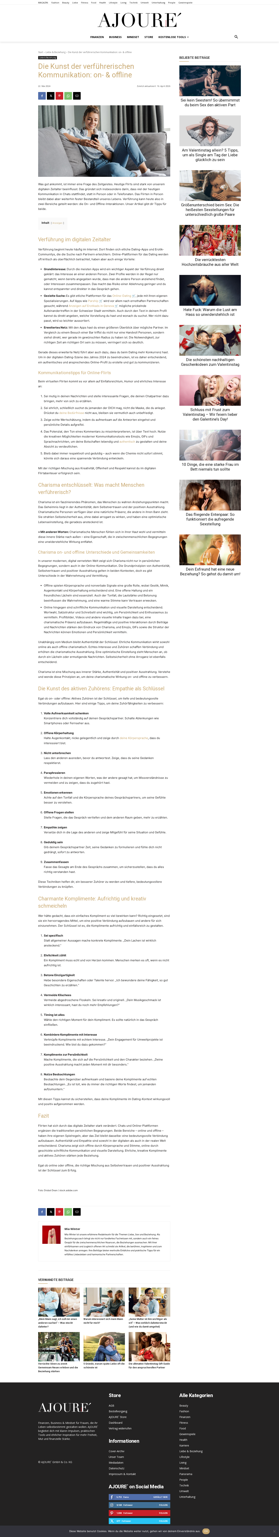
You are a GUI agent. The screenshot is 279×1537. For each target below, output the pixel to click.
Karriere (184, 1445)
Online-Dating (121, 296)
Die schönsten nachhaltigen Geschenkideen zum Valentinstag (210, 362)
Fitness (183, 1422)
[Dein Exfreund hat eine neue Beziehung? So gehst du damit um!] (210, 549)
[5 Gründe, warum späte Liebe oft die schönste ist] (104, 1346)
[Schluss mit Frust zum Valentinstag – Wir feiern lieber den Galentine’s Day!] (210, 390)
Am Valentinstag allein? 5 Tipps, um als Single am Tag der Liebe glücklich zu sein (210, 155)
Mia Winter (72, 1229)
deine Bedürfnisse (71, 413)
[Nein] (274, 1531)
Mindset (184, 1468)
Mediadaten (116, 1462)
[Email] (77, 96)
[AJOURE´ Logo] (139, 20)
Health (183, 1440)
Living (182, 1462)
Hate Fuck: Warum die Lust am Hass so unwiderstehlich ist (210, 312)
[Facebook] (42, 96)
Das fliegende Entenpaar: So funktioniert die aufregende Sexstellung (210, 519)
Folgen (163, 1505)
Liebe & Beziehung (55, 52)
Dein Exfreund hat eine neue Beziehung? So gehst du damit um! (210, 571)
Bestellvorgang (118, 1411)
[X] (50, 96)
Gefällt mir (160, 1497)
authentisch (127, 441)
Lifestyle (184, 1457)
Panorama (185, 1474)
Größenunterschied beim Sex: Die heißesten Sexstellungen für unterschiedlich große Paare (210, 210)
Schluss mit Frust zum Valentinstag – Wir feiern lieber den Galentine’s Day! (210, 414)
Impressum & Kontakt (122, 1474)
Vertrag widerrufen (120, 1428)
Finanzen (184, 1417)
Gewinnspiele (187, 1434)
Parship (93, 301)
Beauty (183, 1405)
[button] (236, 37)
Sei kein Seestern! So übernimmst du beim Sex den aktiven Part (210, 102)
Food (182, 1428)
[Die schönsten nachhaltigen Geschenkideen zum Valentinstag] (210, 340)
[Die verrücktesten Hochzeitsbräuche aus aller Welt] (210, 240)
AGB (111, 1405)
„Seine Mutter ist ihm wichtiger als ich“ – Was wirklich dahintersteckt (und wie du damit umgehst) (148, 1323)
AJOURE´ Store (118, 1417)
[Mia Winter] (51, 1241)
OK (206, 1531)
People (183, 1479)
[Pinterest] (59, 96)
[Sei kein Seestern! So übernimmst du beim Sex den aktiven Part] (210, 80)
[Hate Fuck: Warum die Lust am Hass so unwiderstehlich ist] (210, 290)
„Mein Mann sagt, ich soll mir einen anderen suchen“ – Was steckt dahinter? (57, 1323)
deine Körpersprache (134, 738)
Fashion (184, 1411)
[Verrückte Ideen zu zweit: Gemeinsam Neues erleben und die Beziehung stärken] (59, 1346)
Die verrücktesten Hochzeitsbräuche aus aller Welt (210, 262)
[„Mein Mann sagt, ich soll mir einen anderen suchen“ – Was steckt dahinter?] (59, 1302)
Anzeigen (57, 222)
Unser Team (116, 1457)
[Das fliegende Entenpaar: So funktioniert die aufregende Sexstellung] (210, 495)
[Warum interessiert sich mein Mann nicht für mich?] (104, 1302)
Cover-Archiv (116, 1451)
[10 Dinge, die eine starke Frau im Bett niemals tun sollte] (210, 445)
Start (40, 52)
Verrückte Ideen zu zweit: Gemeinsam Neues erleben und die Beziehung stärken (58, 1367)
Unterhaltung (187, 1497)
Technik (184, 1485)
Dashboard (115, 1422)
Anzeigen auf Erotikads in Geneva (91, 306)
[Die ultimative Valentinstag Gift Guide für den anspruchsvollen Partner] (149, 1346)
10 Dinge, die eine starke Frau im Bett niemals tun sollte (210, 467)
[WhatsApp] (68, 96)
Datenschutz (116, 1468)
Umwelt (184, 1491)
